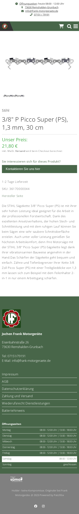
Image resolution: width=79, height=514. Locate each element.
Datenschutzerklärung (18, 389)
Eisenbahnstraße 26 (15, 342)
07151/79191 (16, 356)
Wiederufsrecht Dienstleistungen (26, 403)
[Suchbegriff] (69, 26)
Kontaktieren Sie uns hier (23, 169)
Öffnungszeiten (28, 3)
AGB (5, 381)
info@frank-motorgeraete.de (41, 11)
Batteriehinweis (13, 410)
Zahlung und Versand (17, 396)
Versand (20, 151)
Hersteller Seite (12, 196)
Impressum (10, 374)
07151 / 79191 (41, 14)
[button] (75, 26)
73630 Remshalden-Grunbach (41, 7)
